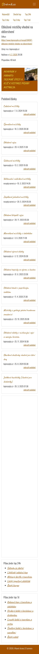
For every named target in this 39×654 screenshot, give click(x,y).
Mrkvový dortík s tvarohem (19, 576)
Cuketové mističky (11, 106)
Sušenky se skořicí (15, 568)
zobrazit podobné (30, 114)
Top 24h (28, 14)
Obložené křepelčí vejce (13, 215)
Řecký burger (13, 585)
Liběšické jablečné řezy (17, 572)
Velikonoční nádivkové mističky (17, 179)
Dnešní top (17, 14)
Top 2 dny (5, 19)
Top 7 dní (27, 19)
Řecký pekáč (12, 637)
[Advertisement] (19, 476)
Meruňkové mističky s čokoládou (17, 233)
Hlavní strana (19, 648)
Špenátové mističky (12, 124)
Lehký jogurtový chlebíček (18, 581)
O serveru (28, 648)
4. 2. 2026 (13, 54)
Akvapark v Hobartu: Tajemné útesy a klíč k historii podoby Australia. (16, 79)
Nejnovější (5, 14)
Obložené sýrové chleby (13, 251)
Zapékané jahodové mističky (15, 197)
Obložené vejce (9, 142)
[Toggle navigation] (34, 4)
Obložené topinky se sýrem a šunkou (19, 269)
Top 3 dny (16, 19)
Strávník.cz (8, 4)
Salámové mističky (11, 160)
